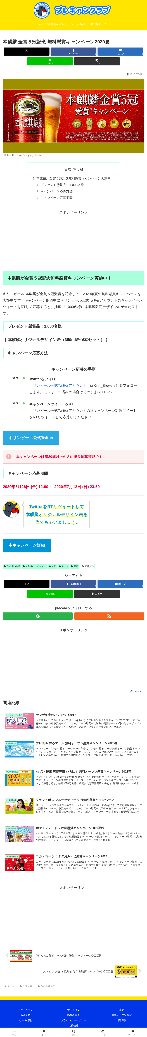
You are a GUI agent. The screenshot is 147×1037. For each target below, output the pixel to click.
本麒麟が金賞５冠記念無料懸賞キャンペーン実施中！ (75, 178)
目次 (67, 169)
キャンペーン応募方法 (56, 191)
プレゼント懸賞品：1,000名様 (62, 185)
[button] (97, 61)
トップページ (25, 1009)
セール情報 (25, 1020)
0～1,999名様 (13, 566)
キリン (64, 566)
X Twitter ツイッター (36, 566)
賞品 (121, 1009)
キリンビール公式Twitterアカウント (57, 385)
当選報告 (122, 1020)
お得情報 (73, 1025)
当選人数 (25, 1015)
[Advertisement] (73, 241)
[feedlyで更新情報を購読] (38, 616)
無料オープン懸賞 (122, 1015)
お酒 (53, 566)
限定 (76, 566)
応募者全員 (73, 1015)
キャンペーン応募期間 (56, 198)
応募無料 (89, 566)
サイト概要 (73, 1009)
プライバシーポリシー (73, 1020)
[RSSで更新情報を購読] (109, 616)
